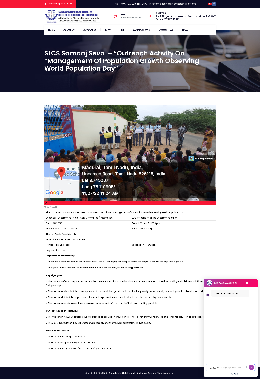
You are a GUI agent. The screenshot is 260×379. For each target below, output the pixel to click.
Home (51, 29)
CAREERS (132, 3)
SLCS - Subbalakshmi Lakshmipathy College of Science (129, 373)
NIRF (117, 3)
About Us (69, 29)
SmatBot (234, 374)
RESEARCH (143, 3)
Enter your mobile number (226, 293)
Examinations (141, 29)
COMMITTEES (166, 29)
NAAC (185, 29)
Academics (89, 29)
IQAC (123, 3)
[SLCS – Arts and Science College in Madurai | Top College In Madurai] (72, 16)
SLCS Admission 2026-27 (225, 283)
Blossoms (191, 3)
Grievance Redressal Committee (167, 3)
